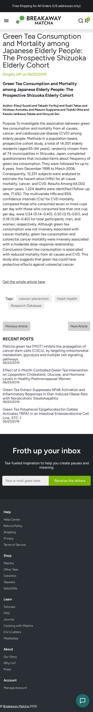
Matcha (9, 563)
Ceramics (10, 575)
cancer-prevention (34, 298)
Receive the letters (69, 480)
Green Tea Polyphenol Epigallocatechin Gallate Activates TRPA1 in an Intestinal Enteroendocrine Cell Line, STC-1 (46, 413)
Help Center (12, 519)
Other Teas (11, 569)
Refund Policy (13, 526)
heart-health (67, 298)
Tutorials (9, 607)
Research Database (26, 305)
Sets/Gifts (10, 588)
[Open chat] (82, 701)
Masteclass (11, 638)
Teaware (9, 582)
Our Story (10, 656)
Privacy (9, 538)
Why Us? (10, 663)
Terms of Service (15, 544)
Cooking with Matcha (18, 625)
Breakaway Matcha (16, 706)
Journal (9, 619)
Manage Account (15, 688)
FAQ (7, 613)
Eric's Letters (12, 632)
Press (7, 669)
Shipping (10, 532)
